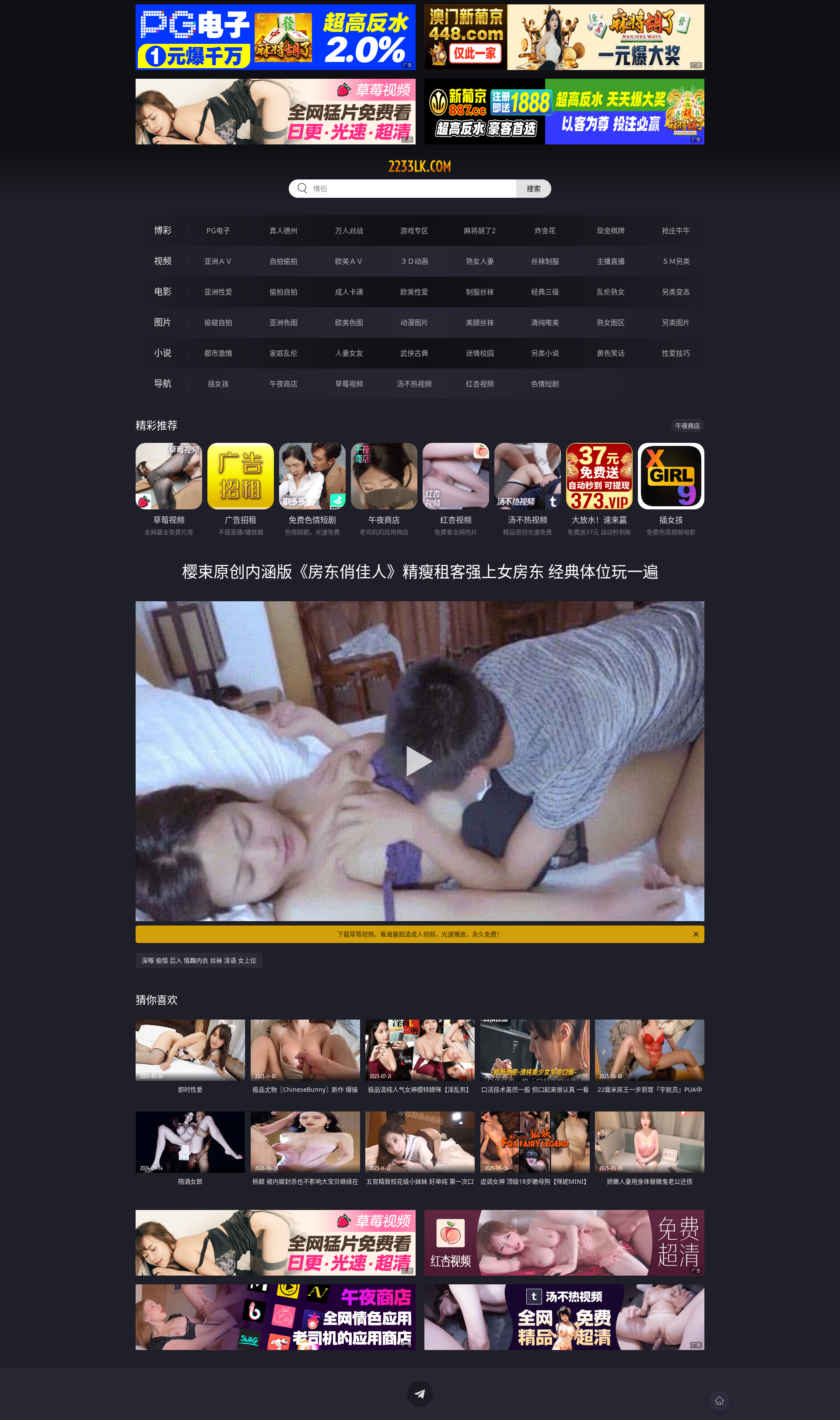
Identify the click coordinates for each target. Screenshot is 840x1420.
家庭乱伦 (284, 353)
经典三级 (545, 292)
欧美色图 (349, 322)
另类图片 (676, 322)
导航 (163, 383)
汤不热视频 (414, 384)
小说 (163, 353)
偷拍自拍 (284, 292)
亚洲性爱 (218, 292)
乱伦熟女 (611, 292)
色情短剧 (545, 384)
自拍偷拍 (284, 261)
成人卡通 (349, 292)
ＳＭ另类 (676, 261)
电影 (163, 292)
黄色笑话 (611, 353)
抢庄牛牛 (676, 230)
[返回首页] (719, 1400)
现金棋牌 (611, 230)
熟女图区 (611, 322)
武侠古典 (414, 353)
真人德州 (284, 230)
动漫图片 (414, 322)
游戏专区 (414, 230)
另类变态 (676, 292)
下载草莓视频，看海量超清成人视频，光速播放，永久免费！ (420, 934)
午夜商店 (284, 384)
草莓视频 (349, 384)
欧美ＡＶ (349, 261)
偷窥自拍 (218, 322)
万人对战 (349, 230)
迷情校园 (480, 353)
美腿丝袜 (480, 322)
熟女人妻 (480, 261)
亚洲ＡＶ (218, 261)
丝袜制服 (545, 261)
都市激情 (218, 353)
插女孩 (218, 384)
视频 (163, 261)
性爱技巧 (676, 353)
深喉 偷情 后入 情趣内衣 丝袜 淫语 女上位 (199, 960)
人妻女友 (349, 353)
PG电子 (218, 230)
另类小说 (545, 353)
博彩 (163, 230)
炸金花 (545, 230)
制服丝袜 (480, 292)
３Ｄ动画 (414, 261)
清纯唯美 (545, 322)
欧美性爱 (414, 292)
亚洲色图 (284, 322)
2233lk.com (420, 166)
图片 (163, 322)
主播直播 (611, 261)
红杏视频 (480, 384)
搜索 (534, 188)
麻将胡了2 (480, 230)
